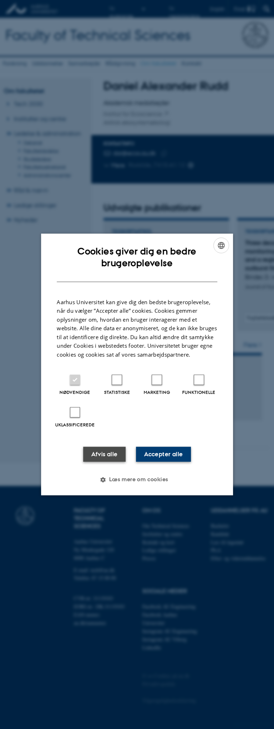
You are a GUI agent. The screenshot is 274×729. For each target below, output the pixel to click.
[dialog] (137, 364)
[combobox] (221, 245)
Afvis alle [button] (104, 454)
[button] (137, 480)
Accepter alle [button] (163, 454)
